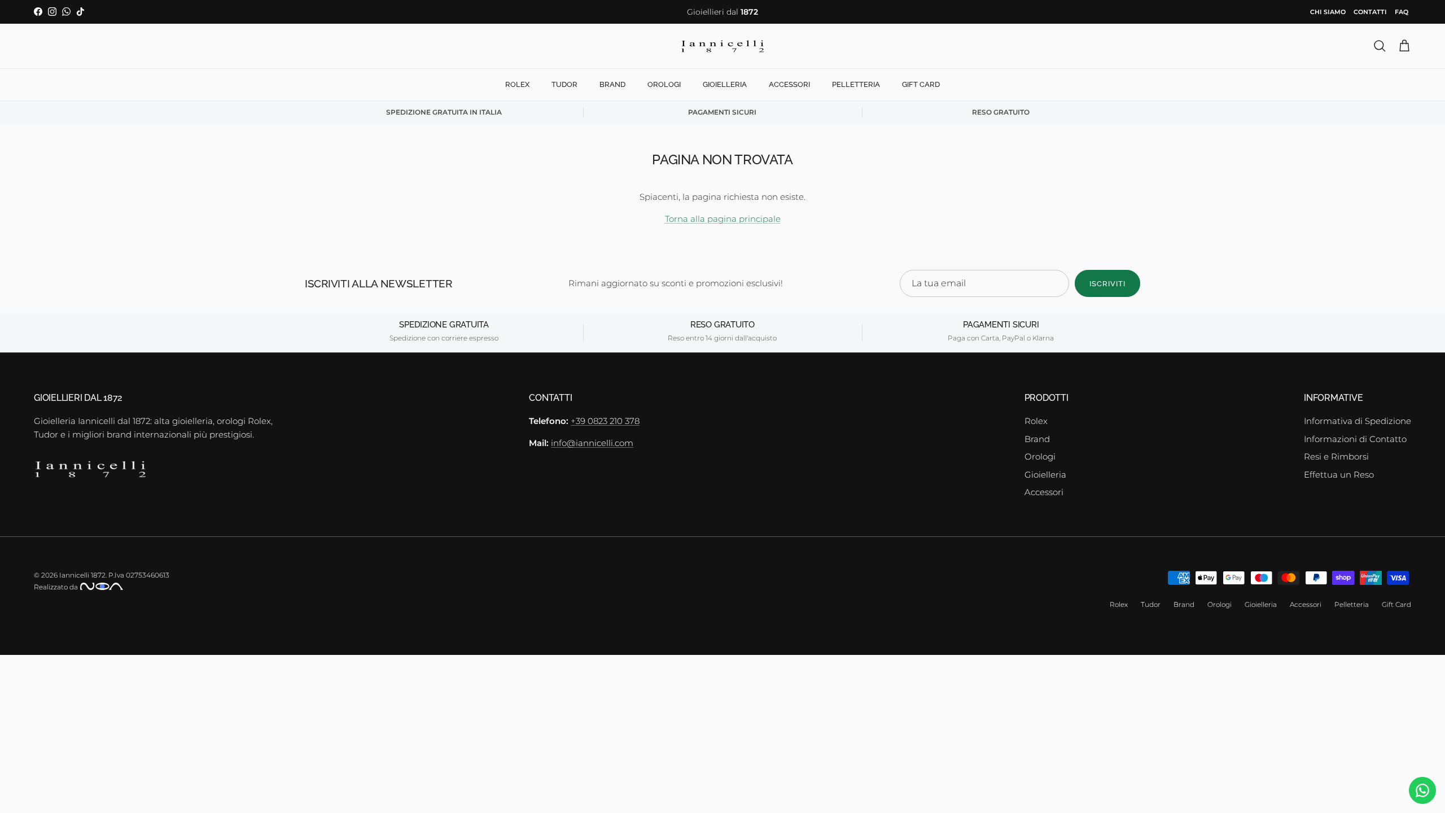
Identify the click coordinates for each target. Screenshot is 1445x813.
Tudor (564, 84)
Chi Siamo (1328, 12)
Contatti (1370, 12)
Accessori (789, 84)
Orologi (664, 84)
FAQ (1401, 12)
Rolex (517, 84)
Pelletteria (856, 84)
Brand (612, 84)
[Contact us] (1422, 790)
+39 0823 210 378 (605, 421)
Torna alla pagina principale (723, 218)
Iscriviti (1107, 283)
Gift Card (921, 84)
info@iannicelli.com (592, 443)
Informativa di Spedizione (1357, 421)
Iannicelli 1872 (82, 575)
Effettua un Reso (1339, 474)
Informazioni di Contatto (1355, 439)
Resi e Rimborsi (1336, 456)
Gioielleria (725, 84)
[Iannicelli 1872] (722, 46)
